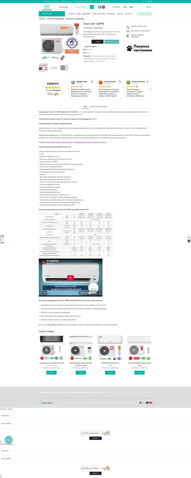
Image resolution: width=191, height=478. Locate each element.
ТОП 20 (128, 403)
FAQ (86, 403)
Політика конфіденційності (112, 403)
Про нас (120, 14)
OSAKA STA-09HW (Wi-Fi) (110, 363)
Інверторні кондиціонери (75, 19)
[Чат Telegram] (99, 7)
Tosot (90, 49)
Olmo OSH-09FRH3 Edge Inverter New (139, 364)
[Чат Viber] (103, 7)
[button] (150, 88)
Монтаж (95, 403)
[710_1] (53, 68)
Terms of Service (82, 405)
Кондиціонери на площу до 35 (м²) (96, 59)
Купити (98, 41)
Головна (72, 14)
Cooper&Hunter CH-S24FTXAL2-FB (51, 363)
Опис (85, 106)
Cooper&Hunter (51, 365)
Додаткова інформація (98, 106)
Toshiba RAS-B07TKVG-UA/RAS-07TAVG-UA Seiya (80, 364)
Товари (78, 14)
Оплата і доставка (98, 14)
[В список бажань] (61, 338)
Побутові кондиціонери (55, 19)
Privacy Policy (73, 405)
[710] (43, 68)
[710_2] (64, 68)
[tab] (85, 106)
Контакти (128, 14)
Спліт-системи (99, 61)
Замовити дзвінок (144, 14)
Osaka (110, 365)
